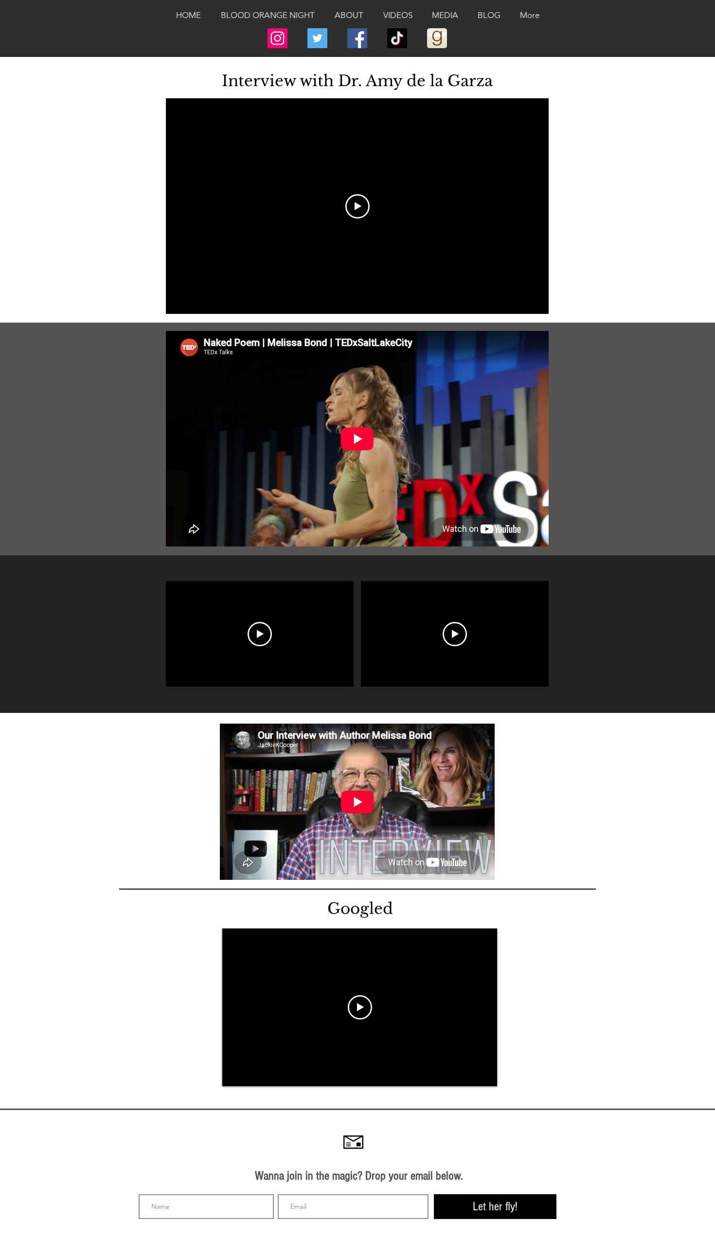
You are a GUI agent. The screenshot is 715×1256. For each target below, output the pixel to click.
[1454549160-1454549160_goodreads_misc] (437, 38)
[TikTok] (397, 38)
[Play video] (357, 206)
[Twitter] (317, 38)
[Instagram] (277, 38)
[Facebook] (357, 38)
